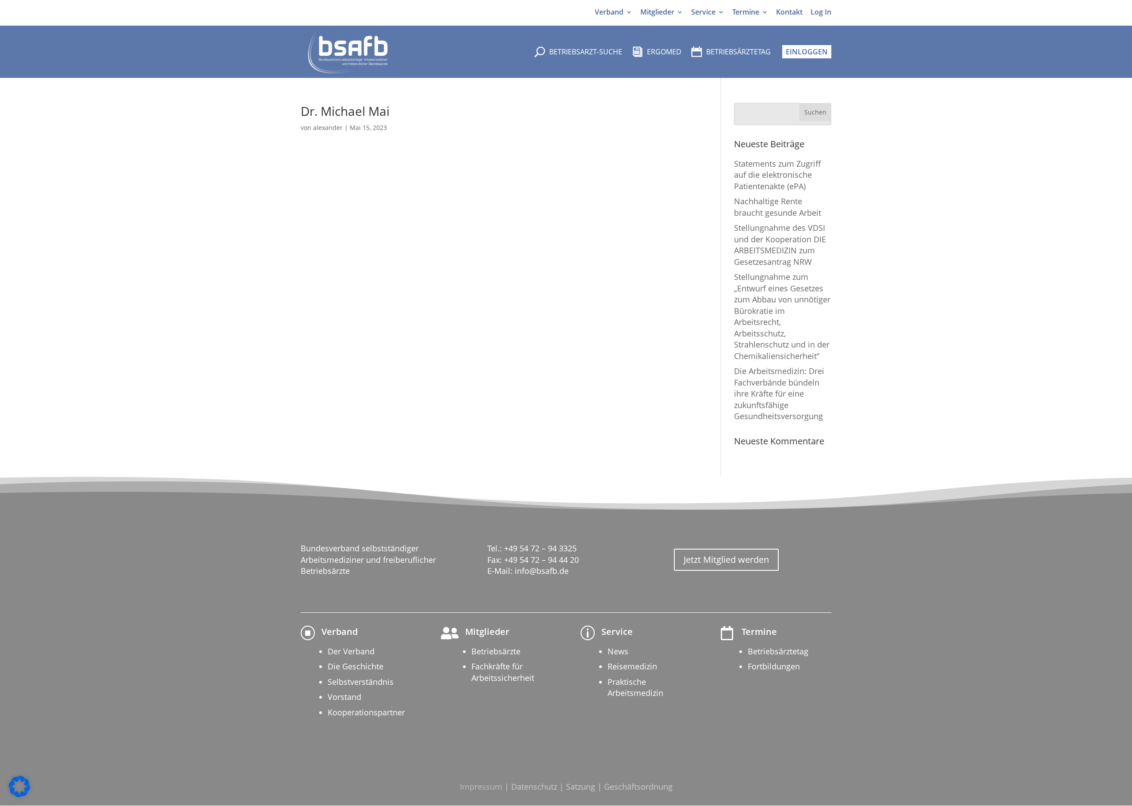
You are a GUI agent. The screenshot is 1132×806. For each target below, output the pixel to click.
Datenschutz (534, 786)
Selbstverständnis (361, 681)
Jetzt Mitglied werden (726, 559)
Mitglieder (657, 12)
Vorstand (344, 696)
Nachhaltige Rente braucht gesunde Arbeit (777, 207)
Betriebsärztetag (778, 651)
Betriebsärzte (495, 651)
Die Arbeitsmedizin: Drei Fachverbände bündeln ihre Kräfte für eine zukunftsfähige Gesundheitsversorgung (779, 393)
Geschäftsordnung (638, 786)
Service (703, 12)
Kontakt (789, 12)
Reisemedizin (632, 666)
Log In (821, 12)
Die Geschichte (355, 666)
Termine (745, 12)
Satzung (580, 786)
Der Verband (351, 651)
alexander (328, 127)
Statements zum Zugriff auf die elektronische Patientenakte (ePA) (777, 174)
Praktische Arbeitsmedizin (635, 687)
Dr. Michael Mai (345, 111)
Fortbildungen (774, 666)
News (618, 651)
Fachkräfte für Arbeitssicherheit (502, 672)
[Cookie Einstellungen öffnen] (19, 795)
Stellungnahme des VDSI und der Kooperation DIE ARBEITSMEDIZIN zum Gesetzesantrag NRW (780, 244)
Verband (609, 12)
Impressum (481, 786)
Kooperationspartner (366, 712)
